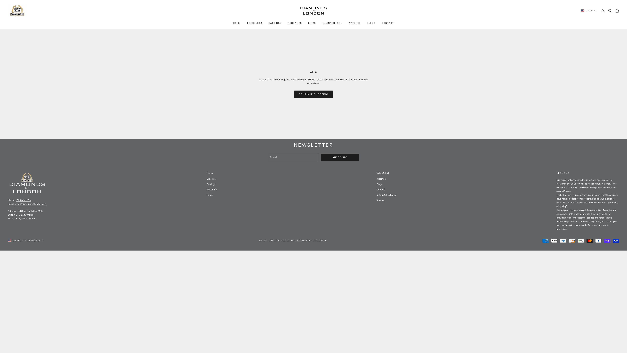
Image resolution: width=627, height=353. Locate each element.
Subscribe (339, 157)
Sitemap (381, 200)
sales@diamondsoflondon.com (30, 203)
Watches (354, 23)
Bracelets (254, 23)
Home (237, 23)
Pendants (295, 23)
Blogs (371, 23)
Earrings (275, 23)
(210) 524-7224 (23, 200)
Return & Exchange (387, 194)
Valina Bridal (332, 23)
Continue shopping (313, 94)
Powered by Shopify (314, 241)
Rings (312, 23)
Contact (388, 23)
